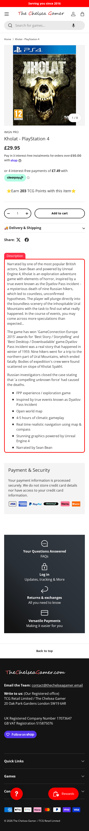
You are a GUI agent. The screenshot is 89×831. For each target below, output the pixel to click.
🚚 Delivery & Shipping (22, 228)
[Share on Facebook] (27, 240)
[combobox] (44, 25)
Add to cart (60, 213)
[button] (73, 25)
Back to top (44, 651)
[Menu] (6, 14)
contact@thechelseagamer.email (57, 685)
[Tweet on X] (18, 240)
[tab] (14, 256)
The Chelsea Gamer (24, 821)
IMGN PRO (11, 132)
